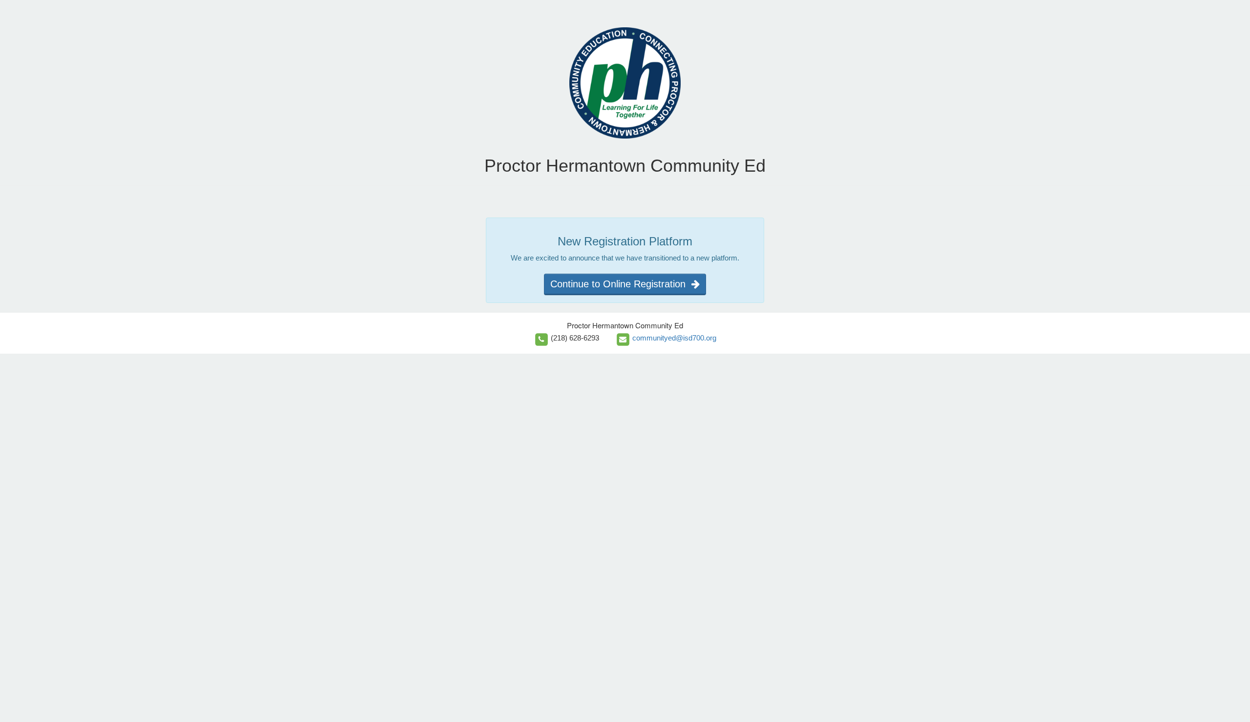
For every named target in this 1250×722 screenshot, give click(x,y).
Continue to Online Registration (620, 284)
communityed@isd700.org (674, 338)
